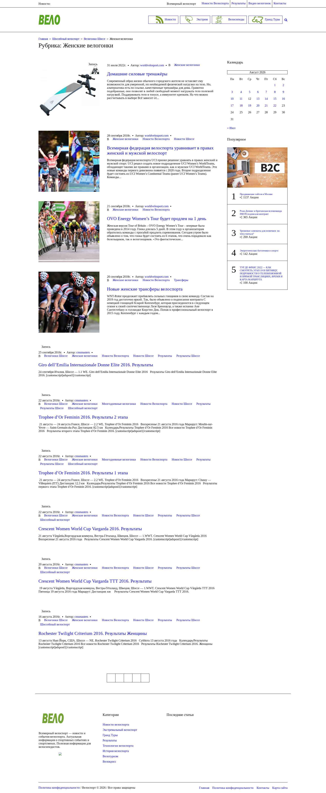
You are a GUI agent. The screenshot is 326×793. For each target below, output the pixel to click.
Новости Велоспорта (156, 139)
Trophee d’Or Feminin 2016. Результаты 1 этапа (83, 472)
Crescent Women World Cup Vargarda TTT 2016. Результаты (94, 581)
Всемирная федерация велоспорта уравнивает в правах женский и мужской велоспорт (160, 150)
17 (232, 105)
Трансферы (181, 280)
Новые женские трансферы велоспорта (145, 289)
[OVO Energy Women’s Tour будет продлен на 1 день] (68, 231)
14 (266, 98)
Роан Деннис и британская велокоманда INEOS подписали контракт (261, 212)
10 (232, 98)
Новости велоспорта (116, 724)
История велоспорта (116, 751)
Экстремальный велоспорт (120, 729)
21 (266, 105)
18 (241, 105)
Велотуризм (110, 756)
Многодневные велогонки (119, 403)
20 (257, 105)
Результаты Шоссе (188, 355)
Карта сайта (280, 787)
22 (274, 105)
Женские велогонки (187, 64)
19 (249, 105)
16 (283, 98)
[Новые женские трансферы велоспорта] (68, 302)
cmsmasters (83, 352)
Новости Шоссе (184, 139)
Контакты (263, 787)
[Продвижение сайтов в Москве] (257, 167)
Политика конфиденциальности (233, 787)
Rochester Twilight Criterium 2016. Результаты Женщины (92, 633)
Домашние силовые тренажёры (137, 73)
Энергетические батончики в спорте (259, 250)
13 (257, 98)
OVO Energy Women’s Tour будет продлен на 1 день (156, 218)
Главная (43, 38)
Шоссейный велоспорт (65, 38)
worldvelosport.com (152, 65)
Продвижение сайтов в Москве (256, 194)
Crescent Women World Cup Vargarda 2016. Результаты (90, 528)
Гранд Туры (110, 735)
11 (241, 98)
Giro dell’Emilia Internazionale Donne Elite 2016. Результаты (95, 364)
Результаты (165, 355)
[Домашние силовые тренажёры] (68, 90)
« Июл (231, 128)
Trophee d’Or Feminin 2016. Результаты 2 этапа (83, 417)
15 (274, 98)
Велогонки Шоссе (94, 38)
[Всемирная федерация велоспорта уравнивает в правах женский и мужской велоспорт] (68, 161)
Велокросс (109, 761)
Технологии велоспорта (118, 745)
